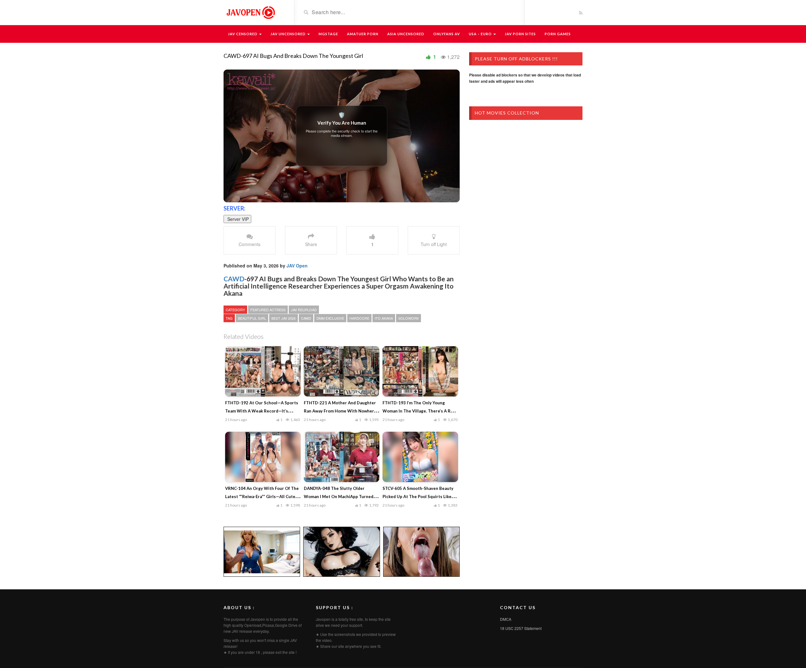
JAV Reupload (304, 309)
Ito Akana (384, 318)
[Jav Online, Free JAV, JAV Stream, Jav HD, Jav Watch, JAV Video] (250, 12)
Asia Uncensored (405, 34)
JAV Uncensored (288, 34)
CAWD (234, 279)
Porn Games (558, 34)
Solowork (408, 318)
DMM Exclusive (330, 318)
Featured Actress (268, 309)
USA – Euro (481, 34)
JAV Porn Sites (520, 34)
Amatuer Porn (362, 34)
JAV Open (297, 265)
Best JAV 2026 (283, 318)
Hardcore (359, 318)
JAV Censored (243, 34)
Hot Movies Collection (507, 112)
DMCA (505, 619)
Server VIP (237, 219)
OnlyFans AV (446, 34)
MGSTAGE (328, 34)
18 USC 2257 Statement (521, 628)
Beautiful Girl (252, 318)
